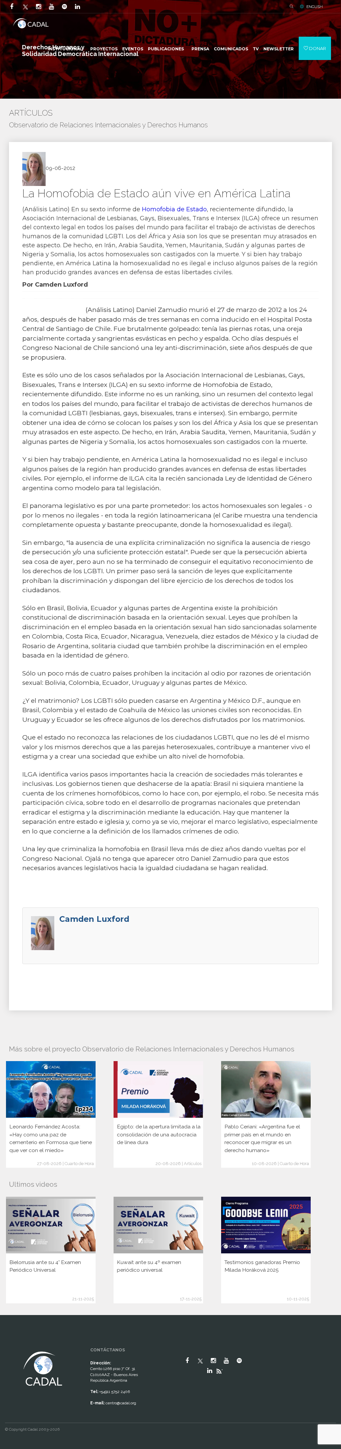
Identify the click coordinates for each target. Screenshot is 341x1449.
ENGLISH (314, 6)
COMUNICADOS (231, 48)
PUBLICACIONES (166, 48)
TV (256, 48)
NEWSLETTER (278, 48)
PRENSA (200, 48)
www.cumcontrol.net (13, 1345)
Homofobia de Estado (174, 209)
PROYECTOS (104, 48)
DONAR (317, 48)
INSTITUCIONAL (65, 48)
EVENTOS (132, 48)
